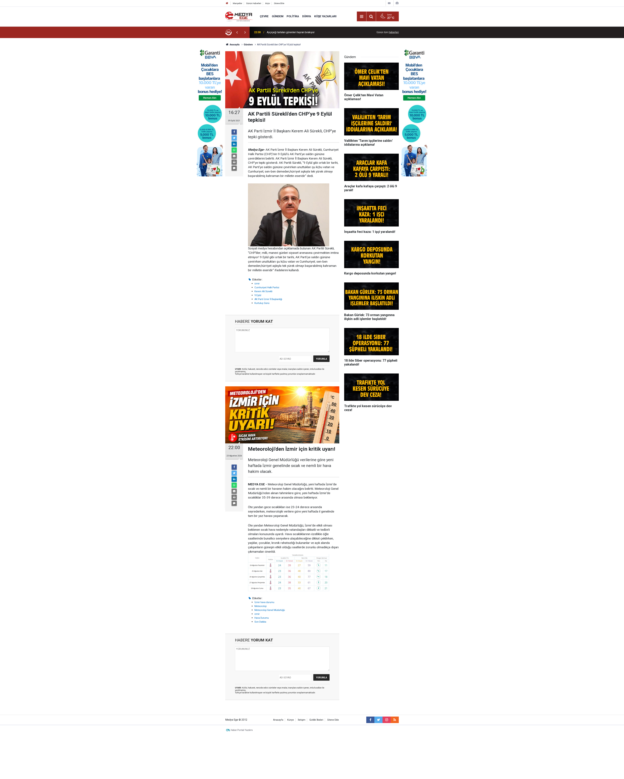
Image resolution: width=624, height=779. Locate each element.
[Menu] (361, 16)
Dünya (306, 16)
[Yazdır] (234, 162)
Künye (290, 720)
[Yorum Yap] (234, 168)
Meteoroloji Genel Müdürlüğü (269, 610)
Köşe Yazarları (325, 16)
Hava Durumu (261, 617)
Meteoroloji (260, 606)
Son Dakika (260, 621)
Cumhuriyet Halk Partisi (266, 287)
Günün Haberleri (253, 3)
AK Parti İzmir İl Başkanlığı (268, 299)
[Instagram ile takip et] (387, 720)
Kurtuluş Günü (261, 303)
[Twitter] (234, 138)
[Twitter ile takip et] (378, 720)
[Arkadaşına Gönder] (234, 156)
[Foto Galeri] (397, 3)
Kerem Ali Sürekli (263, 291)
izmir (257, 283)
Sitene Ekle (279, 3)
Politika (293, 16)
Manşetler (237, 3)
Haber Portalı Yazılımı (242, 730)
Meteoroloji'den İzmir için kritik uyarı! (287, 32)
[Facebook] (234, 132)
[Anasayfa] (227, 3)
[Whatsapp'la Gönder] (234, 150)
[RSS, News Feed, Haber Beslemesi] (395, 720)
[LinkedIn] (234, 144)
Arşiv (267, 3)
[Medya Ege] (239, 16)
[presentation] (237, 32)
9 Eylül (257, 295)
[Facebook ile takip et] (370, 720)
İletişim (301, 720)
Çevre (264, 16)
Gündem (277, 16)
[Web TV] (389, 3)
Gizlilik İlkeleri (316, 720)
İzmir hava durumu (264, 602)
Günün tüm (388, 32)
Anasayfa (278, 720)
